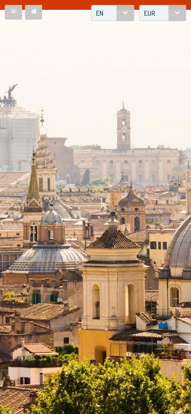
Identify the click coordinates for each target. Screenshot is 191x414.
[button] (13, 12)
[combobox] (112, 13)
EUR (149, 13)
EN (99, 13)
